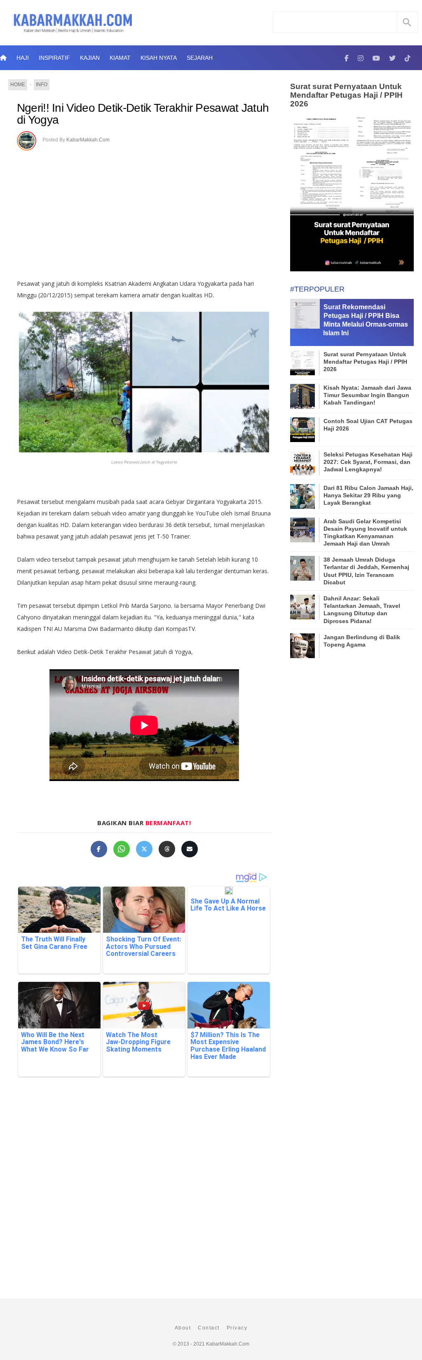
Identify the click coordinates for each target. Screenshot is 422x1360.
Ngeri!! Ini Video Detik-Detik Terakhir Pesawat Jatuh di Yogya (143, 114)
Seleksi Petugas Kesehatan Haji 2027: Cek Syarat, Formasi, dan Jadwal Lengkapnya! (368, 462)
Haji (22, 57)
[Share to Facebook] (99, 849)
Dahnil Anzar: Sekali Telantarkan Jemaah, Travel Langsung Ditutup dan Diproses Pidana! (362, 609)
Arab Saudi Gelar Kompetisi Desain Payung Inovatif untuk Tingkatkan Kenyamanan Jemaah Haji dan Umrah (365, 532)
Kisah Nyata (159, 57)
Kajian (90, 57)
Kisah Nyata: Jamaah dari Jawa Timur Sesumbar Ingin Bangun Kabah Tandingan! (367, 395)
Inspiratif (54, 57)
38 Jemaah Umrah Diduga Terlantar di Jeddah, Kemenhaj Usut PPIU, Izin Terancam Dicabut (366, 571)
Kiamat (120, 57)
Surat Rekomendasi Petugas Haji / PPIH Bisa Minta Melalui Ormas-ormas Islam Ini (365, 320)
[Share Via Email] (189, 849)
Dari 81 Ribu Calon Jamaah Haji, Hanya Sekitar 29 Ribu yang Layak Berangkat (368, 495)
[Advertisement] (144, 212)
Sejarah (200, 57)
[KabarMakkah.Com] (347, 57)
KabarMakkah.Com (88, 140)
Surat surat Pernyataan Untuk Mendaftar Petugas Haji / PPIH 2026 (346, 95)
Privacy (237, 1328)
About (183, 1328)
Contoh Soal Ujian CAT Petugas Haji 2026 (368, 425)
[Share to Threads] (167, 849)
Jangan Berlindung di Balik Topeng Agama (362, 641)
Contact (209, 1328)
